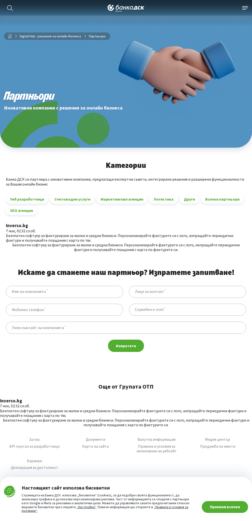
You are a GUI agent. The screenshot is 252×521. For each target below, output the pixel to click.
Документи (95, 439)
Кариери (34, 460)
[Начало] (10, 36)
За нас (34, 439)
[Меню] (245, 8)
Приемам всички (225, 506)
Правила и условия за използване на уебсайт (157, 448)
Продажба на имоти (217, 446)
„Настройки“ (86, 507)
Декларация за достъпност (34, 467)
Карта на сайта (95, 446)
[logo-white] (126, 8)
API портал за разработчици (34, 446)
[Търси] (10, 8)
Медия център (217, 439)
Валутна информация (156, 439)
